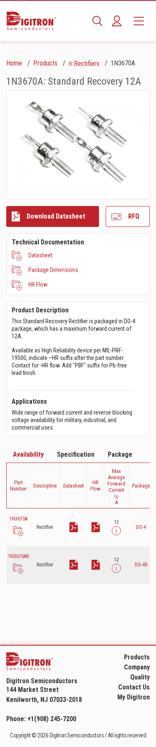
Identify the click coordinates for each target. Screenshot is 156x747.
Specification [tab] (75, 454)
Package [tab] (120, 454)
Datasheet (40, 255)
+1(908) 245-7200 (51, 719)
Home (14, 63)
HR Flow (37, 284)
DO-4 (141, 527)
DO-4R (141, 565)
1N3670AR (18, 556)
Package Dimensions (53, 270)
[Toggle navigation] (138, 21)
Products (45, 63)
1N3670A (18, 519)
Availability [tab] (28, 454)
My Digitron (133, 697)
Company (137, 667)
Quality (140, 677)
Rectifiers (86, 64)
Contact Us (134, 687)
